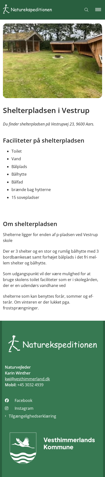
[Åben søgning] (86, 10)
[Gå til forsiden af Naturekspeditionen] (39, 9)
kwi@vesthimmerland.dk (27, 379)
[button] (100, 9)
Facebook (23, 400)
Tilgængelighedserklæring (32, 416)
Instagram (24, 408)
